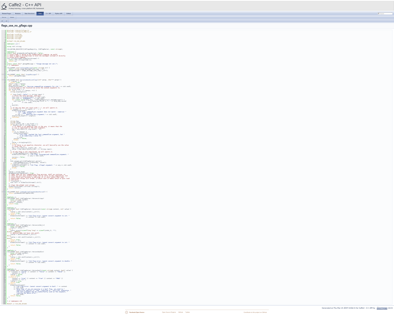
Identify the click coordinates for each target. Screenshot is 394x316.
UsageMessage (31, 74)
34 (4, 74)
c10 (2, 21)
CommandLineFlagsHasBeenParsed (32, 192)
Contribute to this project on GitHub (255, 312)
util (6, 21)
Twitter (187, 312)
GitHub (180, 312)
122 (4, 192)
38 (4, 80)
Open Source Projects (169, 312)
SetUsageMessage (26, 68)
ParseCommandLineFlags (28, 80)
